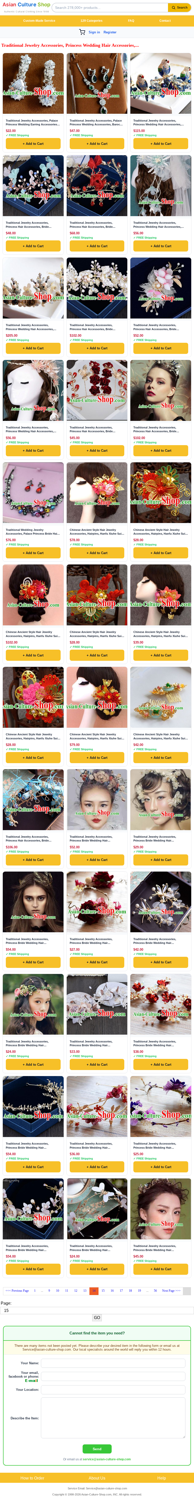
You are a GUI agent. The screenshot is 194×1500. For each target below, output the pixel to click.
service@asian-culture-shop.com (107, 1459)
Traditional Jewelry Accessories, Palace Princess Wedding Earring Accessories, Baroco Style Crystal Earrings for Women (33, 123)
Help (161, 1478)
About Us (97, 1478)
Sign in (94, 32)
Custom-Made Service (39, 20)
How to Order (32, 1478)
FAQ (131, 20)
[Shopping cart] (82, 32)
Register (110, 32)
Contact (165, 20)
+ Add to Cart (33, 144)
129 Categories (92, 20)
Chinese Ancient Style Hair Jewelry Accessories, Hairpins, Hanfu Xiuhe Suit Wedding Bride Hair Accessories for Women (96, 532)
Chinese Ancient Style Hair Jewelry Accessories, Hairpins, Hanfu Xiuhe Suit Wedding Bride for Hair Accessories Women (32, 736)
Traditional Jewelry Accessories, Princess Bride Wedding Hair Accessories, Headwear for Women (93, 839)
